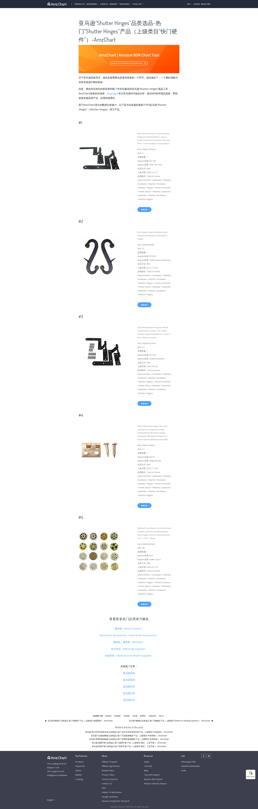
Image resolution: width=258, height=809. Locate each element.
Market (114, 4)
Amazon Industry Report (155, 783)
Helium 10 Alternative (112, 792)
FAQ (104, 788)
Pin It (161, 715)
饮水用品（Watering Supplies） (129, 648)
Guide (146, 761)
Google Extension (110, 796)
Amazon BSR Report (153, 779)
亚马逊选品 (129, 673)
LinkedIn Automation (190, 766)
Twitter (108, 715)
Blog (146, 770)
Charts (104, 4)
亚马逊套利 (129, 679)
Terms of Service (110, 779)
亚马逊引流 (129, 693)
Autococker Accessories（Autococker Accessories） (129, 635)
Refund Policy (108, 770)
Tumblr (126, 715)
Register (205, 4)
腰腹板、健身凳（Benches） (129, 642)
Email (134, 715)
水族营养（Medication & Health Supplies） (129, 655)
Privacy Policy (108, 774)
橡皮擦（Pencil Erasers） (129, 628)
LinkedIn (152, 715)
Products (80, 4)
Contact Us (107, 783)
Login (197, 4)
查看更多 (144, 210)
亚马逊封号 (129, 686)
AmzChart (112, 93)
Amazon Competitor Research (116, 801)
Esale (183, 770)
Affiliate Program (109, 761)
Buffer (143, 715)
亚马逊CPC (129, 699)
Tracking (79, 779)
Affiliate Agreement (111, 766)
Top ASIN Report (152, 774)
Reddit (117, 715)
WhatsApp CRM (188, 761)
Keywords (80, 766)
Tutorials (148, 766)
